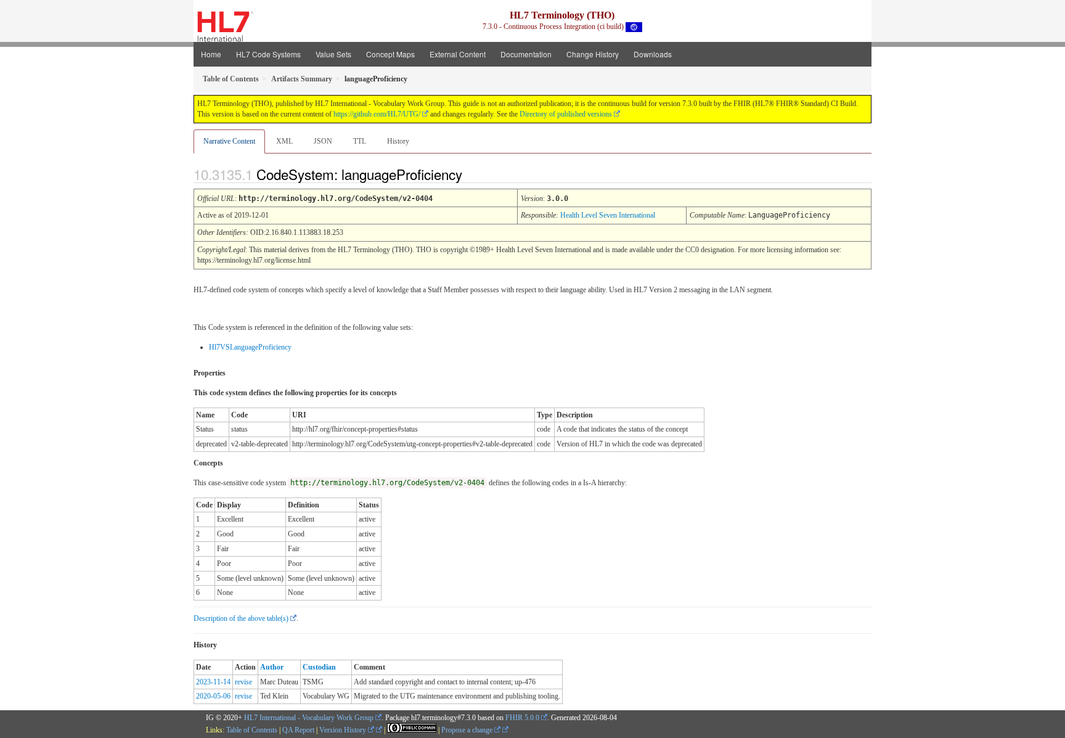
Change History (592, 54)
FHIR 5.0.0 (522, 717)
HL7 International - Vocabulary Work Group (308, 717)
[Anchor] (472, 174)
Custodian (319, 667)
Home (211, 54)
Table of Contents (251, 730)
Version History (343, 730)
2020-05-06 (213, 696)
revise (243, 682)
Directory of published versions (566, 114)
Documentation (526, 54)
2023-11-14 (213, 682)
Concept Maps (390, 54)
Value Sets (333, 54)
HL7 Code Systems (268, 54)
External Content (458, 54)
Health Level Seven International (607, 215)
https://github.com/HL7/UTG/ (376, 114)
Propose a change (467, 730)
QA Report (298, 730)
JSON (323, 141)
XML (284, 141)
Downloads (653, 54)
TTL (359, 141)
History (398, 141)
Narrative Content (229, 141)
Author (272, 667)
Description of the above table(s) (241, 618)
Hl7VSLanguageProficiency (250, 347)
